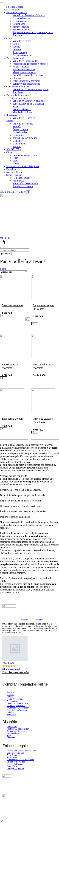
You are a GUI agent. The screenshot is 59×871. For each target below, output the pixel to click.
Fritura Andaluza (21, 66)
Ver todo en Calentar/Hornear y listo (30, 89)
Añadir (12, 316)
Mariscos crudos (21, 26)
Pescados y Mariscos (16, 12)
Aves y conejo (20, 52)
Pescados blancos (21, 18)
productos (5, 253)
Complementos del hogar (25, 155)
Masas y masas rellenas (24, 72)
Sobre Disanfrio (14, 175)
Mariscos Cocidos (21, 29)
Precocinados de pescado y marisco (30, 63)
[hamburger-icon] (1, 2)
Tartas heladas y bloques (25, 138)
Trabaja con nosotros (23, 186)
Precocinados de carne (24, 69)
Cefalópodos (19, 23)
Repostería (11, 115)
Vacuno (16, 46)
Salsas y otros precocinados (26, 83)
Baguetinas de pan (12, 418)
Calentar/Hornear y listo (18, 86)
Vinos (15, 160)
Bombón (17, 126)
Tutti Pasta (18, 92)
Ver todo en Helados (23, 123)
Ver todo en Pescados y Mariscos (29, 15)
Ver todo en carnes (22, 41)
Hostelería (11, 169)
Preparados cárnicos (22, 55)
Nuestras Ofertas (14, 6)
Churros (17, 78)
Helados (10, 120)
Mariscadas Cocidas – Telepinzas (22, 166)
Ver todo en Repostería (24, 118)
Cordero (17, 49)
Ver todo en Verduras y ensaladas (29, 100)
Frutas (16, 106)
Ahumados (18, 35)
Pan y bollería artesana (17, 95)
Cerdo (16, 43)
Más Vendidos (13, 9)
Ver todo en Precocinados (25, 61)
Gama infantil (19, 143)
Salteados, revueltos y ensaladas (28, 103)
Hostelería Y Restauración (25, 183)
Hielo (15, 157)
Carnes (9, 38)
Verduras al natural (22, 109)
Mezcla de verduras (22, 112)
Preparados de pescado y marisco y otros (33, 32)
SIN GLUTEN (13, 149)
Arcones (17, 163)
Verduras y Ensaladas (17, 98)
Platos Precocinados (16, 58)
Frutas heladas (20, 132)
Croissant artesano (12, 305)
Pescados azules (20, 21)
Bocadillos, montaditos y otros (28, 75)
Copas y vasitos (20, 129)
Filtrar (3, 269)
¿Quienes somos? (21, 177)
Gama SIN (18, 140)
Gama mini (18, 135)
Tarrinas (17, 146)
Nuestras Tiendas (14, 172)
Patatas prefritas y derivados (26, 81)
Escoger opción (44, 379)
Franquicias (18, 180)
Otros (9, 152)
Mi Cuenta (5, 237)
